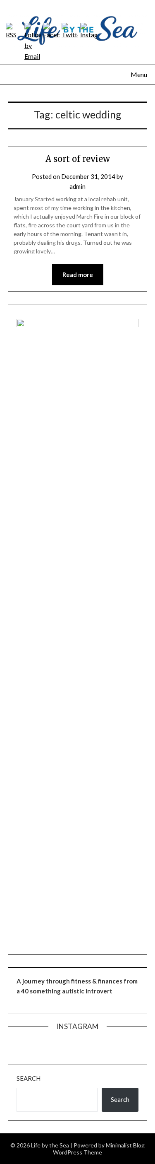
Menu (139, 74)
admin (77, 186)
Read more (77, 274)
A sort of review (77, 159)
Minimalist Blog (125, 1145)
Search (29, 1078)
